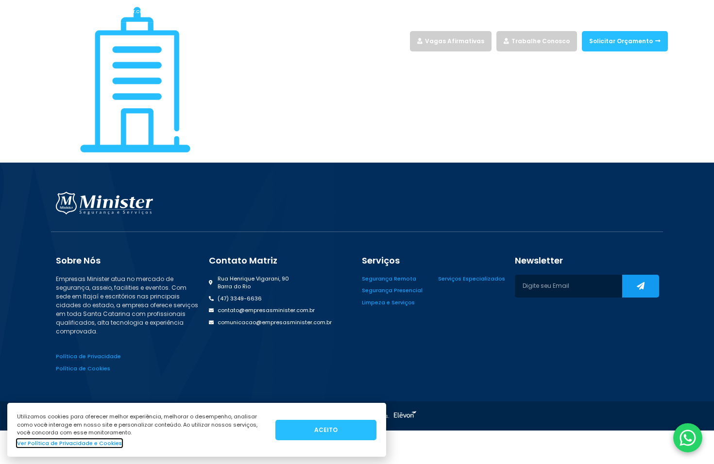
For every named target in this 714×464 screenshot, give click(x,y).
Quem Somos (363, 41)
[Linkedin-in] (647, 11)
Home (286, 41)
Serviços (315, 41)
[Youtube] (664, 11)
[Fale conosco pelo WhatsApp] (687, 437)
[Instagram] (630, 11)
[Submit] (640, 286)
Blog (398, 41)
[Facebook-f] (613, 11)
